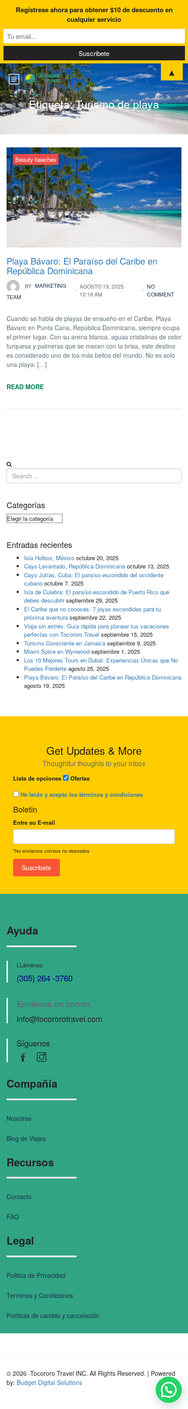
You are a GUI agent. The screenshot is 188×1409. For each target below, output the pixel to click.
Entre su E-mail (34, 822)
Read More (25, 386)
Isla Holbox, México (49, 558)
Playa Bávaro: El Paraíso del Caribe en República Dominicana (82, 266)
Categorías (26, 505)
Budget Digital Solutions (49, 1382)
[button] (169, 1390)
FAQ (13, 1216)
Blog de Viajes (26, 1138)
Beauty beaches (35, 159)
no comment (160, 290)
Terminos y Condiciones (40, 1295)
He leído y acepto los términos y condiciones (82, 794)
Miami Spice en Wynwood (57, 651)
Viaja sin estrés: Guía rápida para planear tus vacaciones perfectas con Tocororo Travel (96, 630)
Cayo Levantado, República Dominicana (74, 566)
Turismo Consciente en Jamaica (64, 643)
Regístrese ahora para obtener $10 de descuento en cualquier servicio (94, 14)
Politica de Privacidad (36, 1275)
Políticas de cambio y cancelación (53, 1315)
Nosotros (19, 1118)
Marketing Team (36, 291)
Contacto (19, 1196)
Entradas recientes (39, 545)
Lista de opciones (37, 778)
